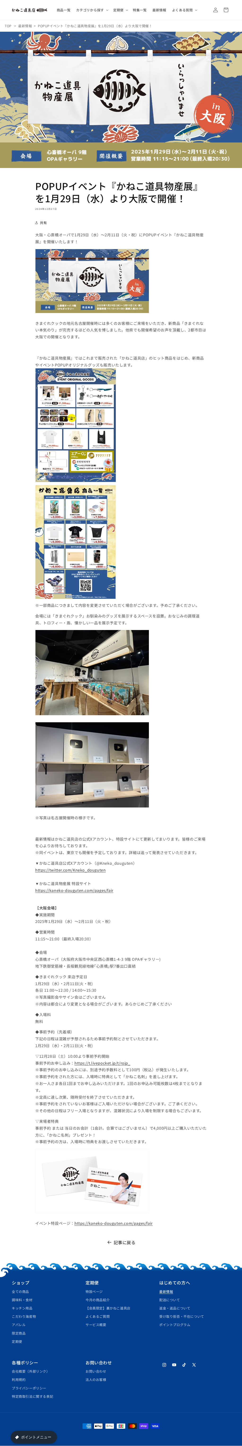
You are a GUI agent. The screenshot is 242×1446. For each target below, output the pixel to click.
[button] (91, 10)
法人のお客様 (96, 1379)
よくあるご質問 (98, 1316)
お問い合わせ (96, 1371)
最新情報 (25, 25)
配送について (169, 1299)
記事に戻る (125, 1242)
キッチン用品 (22, 1308)
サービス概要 (96, 1324)
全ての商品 (20, 1291)
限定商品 (19, 1333)
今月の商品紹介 (98, 1299)
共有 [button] (43, 222)
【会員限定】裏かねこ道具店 (108, 1308)
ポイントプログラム (174, 1324)
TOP (8, 25)
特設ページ (94, 1291)
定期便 (17, 1341)
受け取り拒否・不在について (181, 1316)
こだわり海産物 (24, 1316)
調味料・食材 (22, 1299)
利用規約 (19, 1379)
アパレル (19, 1324)
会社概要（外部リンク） (31, 1371)
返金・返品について (174, 1308)
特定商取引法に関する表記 (32, 1396)
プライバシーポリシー (29, 1388)
